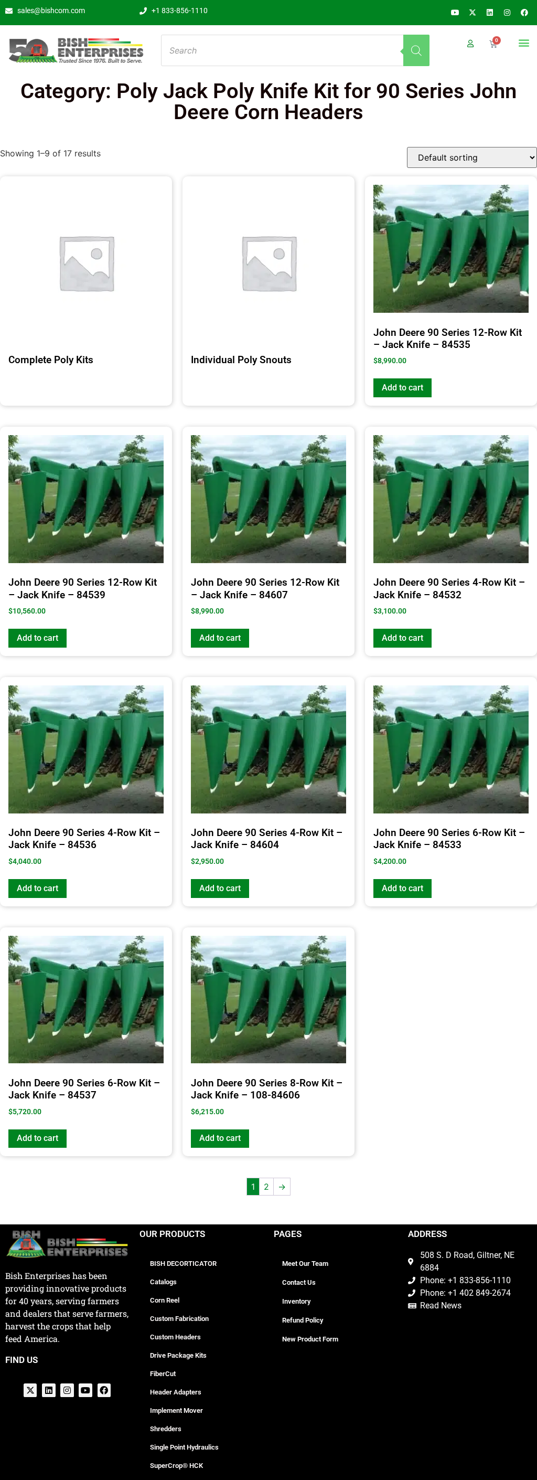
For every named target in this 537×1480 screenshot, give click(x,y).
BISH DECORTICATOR (183, 1263)
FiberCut (163, 1374)
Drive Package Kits (178, 1355)
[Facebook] (524, 12)
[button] (523, 42)
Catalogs (163, 1282)
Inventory (296, 1301)
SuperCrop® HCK (176, 1466)
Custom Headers (175, 1337)
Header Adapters (175, 1392)
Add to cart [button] (402, 388)
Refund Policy (302, 1320)
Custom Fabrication (179, 1319)
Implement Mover (176, 1410)
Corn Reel (164, 1300)
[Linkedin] (489, 12)
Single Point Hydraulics (184, 1447)
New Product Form (310, 1339)
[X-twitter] (472, 12)
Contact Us (299, 1282)
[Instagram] (507, 12)
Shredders (165, 1429)
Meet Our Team (305, 1263)
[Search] (416, 50)
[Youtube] (455, 12)
